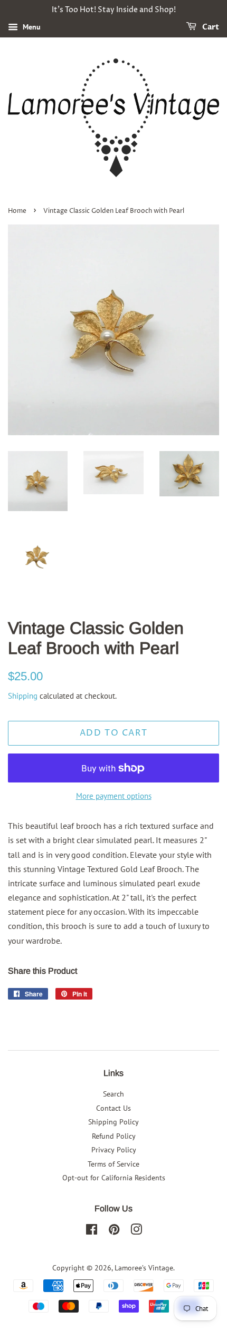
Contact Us (113, 1108)
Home (17, 211)
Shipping (22, 696)
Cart (210, 27)
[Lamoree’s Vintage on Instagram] (136, 1231)
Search (113, 1094)
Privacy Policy (113, 1149)
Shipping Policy (113, 1122)
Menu (31, 27)
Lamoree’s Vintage (144, 1268)
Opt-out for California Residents (113, 1177)
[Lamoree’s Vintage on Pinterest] (114, 1231)
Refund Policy (114, 1136)
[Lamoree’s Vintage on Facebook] (92, 1231)
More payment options (114, 796)
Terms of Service (113, 1164)
